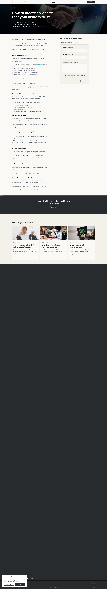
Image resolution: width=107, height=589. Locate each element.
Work (26, 2)
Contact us (53, 207)
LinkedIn (93, 578)
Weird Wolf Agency (15, 7)
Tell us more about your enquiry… (70, 62)
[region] (14, 581)
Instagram (88, 578)
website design (41, 64)
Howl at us (84, 81)
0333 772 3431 (91, 1)
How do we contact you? (68, 54)
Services (20, 2)
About (13, 2)
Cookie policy (92, 584)
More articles (14, 219)
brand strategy (21, 188)
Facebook (81, 578)
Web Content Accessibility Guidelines (21, 122)
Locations (93, 587)
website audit (18, 142)
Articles (30, 2)
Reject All (9, 584)
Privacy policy (92, 586)
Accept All (20, 584)
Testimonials (92, 583)
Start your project (81, 1)
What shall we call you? (67, 47)
